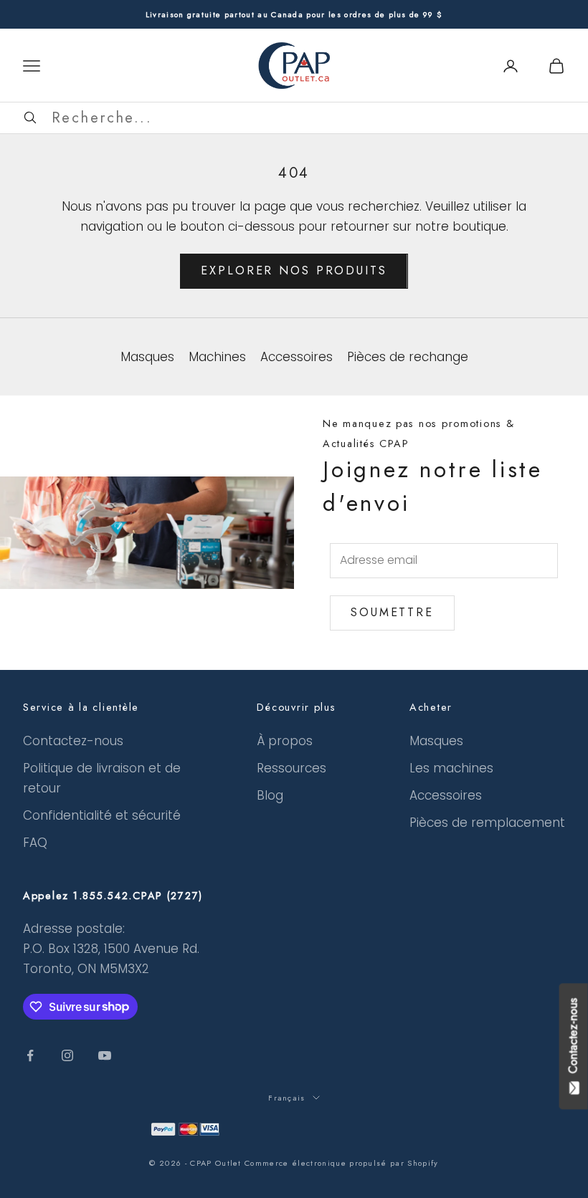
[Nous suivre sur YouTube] (105, 1055)
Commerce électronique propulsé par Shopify (341, 1163)
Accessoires (445, 795)
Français (286, 1097)
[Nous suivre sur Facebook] (30, 1055)
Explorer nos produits (294, 270)
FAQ (35, 842)
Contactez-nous (73, 740)
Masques (436, 740)
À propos (285, 740)
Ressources (291, 768)
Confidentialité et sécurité (102, 815)
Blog (270, 795)
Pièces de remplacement (487, 822)
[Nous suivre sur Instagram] (67, 1055)
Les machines (451, 768)
